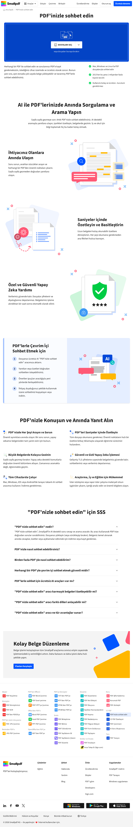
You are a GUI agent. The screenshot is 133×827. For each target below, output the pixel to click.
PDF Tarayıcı (114, 738)
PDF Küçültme (11, 696)
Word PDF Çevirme (39, 714)
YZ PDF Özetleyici (116, 719)
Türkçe (83, 816)
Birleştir (61, 3)
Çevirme (52, 3)
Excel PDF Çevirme (39, 719)
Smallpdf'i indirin (116, 769)
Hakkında (65, 769)
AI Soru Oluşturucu (117, 728)
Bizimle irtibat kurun (63, 816)
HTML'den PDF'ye (65, 705)
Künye (46, 816)
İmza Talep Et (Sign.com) (93, 747)
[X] (23, 805)
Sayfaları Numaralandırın (93, 710)
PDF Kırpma (88, 714)
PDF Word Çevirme (39, 696)
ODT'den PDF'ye (38, 733)
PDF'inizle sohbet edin (118, 714)
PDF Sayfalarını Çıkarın (66, 738)
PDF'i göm (89, 781)
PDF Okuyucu (89, 705)
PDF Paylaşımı (89, 733)
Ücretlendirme (91, 769)
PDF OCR (9, 710)
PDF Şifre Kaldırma (117, 696)
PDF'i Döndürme (64, 728)
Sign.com (89, 794)
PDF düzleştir (115, 705)
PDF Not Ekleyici (90, 700)
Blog (63, 781)
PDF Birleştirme (64, 719)
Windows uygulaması (118, 781)
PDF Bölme (62, 724)
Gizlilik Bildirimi (10, 816)
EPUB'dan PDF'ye (64, 710)
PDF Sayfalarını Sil (65, 733)
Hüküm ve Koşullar (30, 816)
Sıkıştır (43, 3)
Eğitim (40, 769)
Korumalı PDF (115, 700)
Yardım (64, 775)
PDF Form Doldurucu (92, 728)
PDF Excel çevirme (39, 700)
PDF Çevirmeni (115, 724)
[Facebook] (10, 805)
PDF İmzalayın (89, 742)
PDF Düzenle (63, 742)
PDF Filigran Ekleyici (91, 724)
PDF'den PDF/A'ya (13, 714)
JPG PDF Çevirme (13, 733)
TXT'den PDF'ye (64, 696)
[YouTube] (17, 805)
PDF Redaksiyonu (91, 719)
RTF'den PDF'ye (64, 700)
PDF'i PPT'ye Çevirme (40, 705)
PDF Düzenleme (90, 696)
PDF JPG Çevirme (13, 724)
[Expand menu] (78, 44)
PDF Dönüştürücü (13, 705)
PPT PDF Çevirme (39, 724)
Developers (90, 787)
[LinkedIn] (4, 805)
